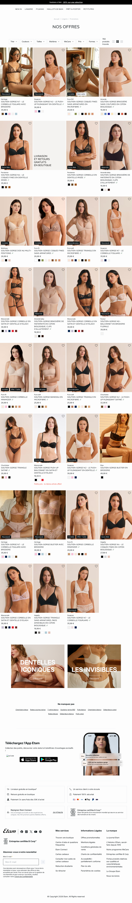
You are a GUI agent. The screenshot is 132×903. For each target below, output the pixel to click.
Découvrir (38, 678)
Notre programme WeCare (117, 849)
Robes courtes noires (38, 710)
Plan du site (86, 866)
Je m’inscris (58, 812)
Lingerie (65, 19)
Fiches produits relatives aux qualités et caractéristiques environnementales (116, 863)
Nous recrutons (112, 876)
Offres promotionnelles (90, 837)
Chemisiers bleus (22, 710)
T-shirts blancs (53, 710)
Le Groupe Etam (113, 871)
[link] (18, 9)
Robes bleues (53, 714)
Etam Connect (61, 849)
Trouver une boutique (65, 837)
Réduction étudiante (64, 866)
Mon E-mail (8, 857)
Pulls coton (80, 714)
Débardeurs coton (110, 710)
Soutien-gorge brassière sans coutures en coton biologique (113, 104)
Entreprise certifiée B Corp (117, 854)
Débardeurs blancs (67, 714)
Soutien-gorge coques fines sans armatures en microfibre (82, 104)
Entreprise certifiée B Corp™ (89, 810)
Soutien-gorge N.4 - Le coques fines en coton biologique (112, 547)
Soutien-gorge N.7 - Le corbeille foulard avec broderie (13, 104)
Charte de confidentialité (91, 854)
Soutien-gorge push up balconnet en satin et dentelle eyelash (46, 470)
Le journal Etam (112, 837)
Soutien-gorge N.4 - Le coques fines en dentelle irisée (14, 177)
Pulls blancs (81, 710)
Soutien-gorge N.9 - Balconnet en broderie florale (112, 323)
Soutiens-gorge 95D (67, 710)
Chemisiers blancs (94, 710)
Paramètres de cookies (90, 871)
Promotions (74, 19)
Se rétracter (61, 871)
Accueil (56, 19)
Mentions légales (88, 842)
